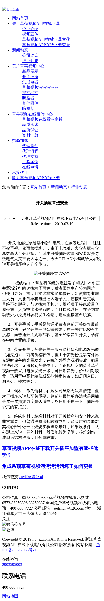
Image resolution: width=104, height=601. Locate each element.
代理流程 (30, 151)
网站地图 (10, 596)
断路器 (28, 98)
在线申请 (30, 167)
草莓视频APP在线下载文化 (46, 39)
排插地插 (30, 92)
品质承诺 (30, 124)
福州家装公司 (31, 477)
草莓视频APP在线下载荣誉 (46, 45)
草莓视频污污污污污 (40, 87)
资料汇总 (30, 135)
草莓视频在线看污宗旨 (42, 119)
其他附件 (30, 103)
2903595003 (12, 564)
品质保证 (30, 130)
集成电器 (30, 82)
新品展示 (30, 71)
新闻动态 (59, 187)
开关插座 (30, 76)
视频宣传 (30, 34)
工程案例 (30, 162)
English (12, 9)
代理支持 (30, 156)
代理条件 (30, 146)
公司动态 (30, 55)
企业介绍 (30, 29)
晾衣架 (28, 108)
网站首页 (38, 187)
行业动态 (30, 61)
